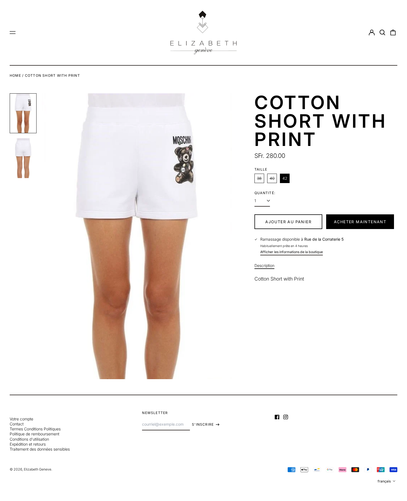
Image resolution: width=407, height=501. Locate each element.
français (384, 481)
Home (15, 75)
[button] (382, 32)
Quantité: (264, 193)
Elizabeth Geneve (37, 469)
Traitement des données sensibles (40, 449)
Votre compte (21, 419)
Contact (17, 424)
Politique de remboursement (34, 433)
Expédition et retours (28, 444)
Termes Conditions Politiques (35, 429)
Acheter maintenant (360, 221)
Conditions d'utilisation (29, 439)
